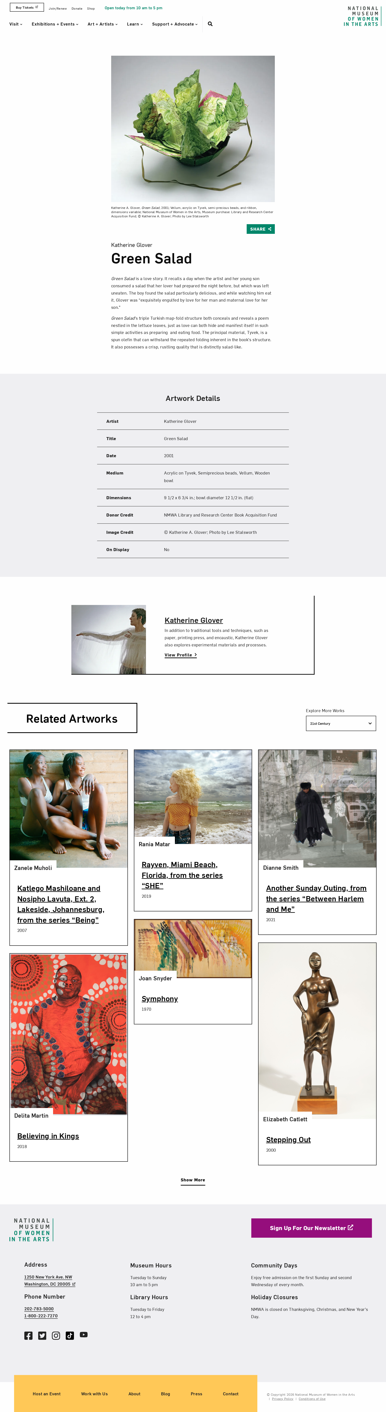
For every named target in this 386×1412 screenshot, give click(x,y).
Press (196, 1393)
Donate (77, 8)
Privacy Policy (283, 1398)
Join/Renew (58, 8)
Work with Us (94, 1393)
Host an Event (47, 1393)
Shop (91, 8)
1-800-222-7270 (41, 1315)
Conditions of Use (312, 1398)
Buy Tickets (25, 7)
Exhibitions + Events (54, 24)
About (134, 1393)
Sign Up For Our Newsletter (308, 1227)
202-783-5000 (39, 1308)
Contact (231, 1393)
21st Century (320, 723)
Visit (14, 24)
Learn (134, 24)
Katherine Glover (194, 620)
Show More (193, 1179)
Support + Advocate (173, 24)
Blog (165, 1393)
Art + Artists (101, 24)
